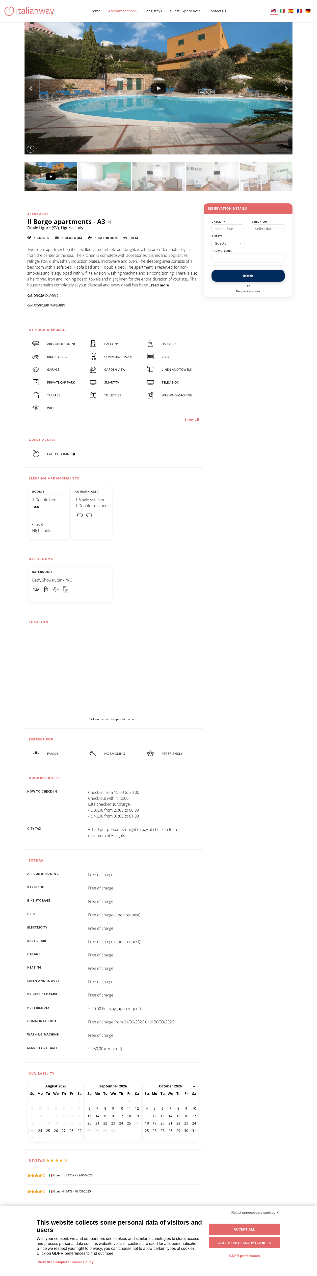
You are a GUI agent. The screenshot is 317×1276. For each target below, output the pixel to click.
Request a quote (248, 291)
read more (160, 285)
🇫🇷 (299, 11)
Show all (192, 419)
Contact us (217, 11)
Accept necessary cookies (244, 1243)
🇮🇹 (282, 11)
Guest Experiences (185, 11)
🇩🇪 (308, 11)
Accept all (244, 1229)
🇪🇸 (290, 11)
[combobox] (227, 243)
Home (95, 11)
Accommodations (122, 11)
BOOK (248, 275)
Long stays (153, 11)
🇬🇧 (273, 10)
